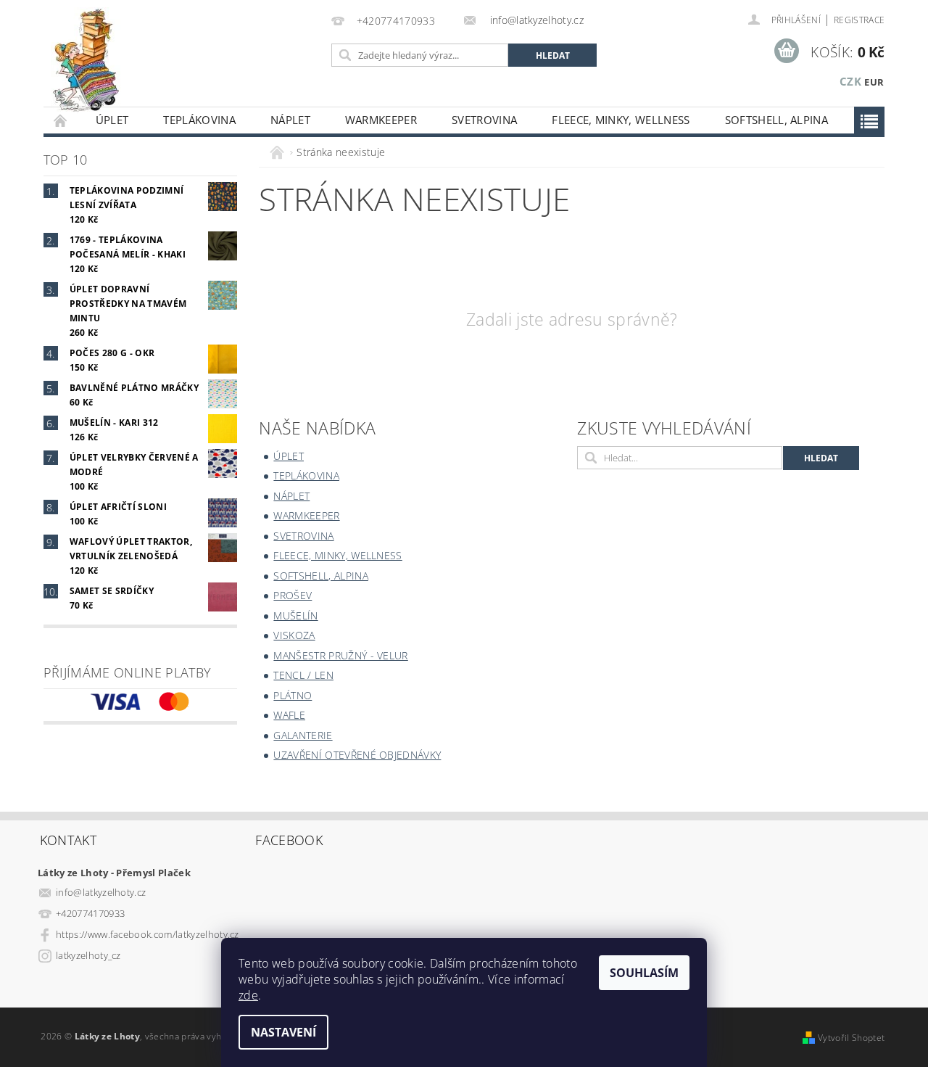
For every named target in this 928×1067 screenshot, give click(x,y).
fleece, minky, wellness (620, 119)
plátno (292, 695)
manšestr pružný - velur (340, 655)
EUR (874, 81)
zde (248, 995)
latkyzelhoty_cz (88, 955)
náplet (290, 119)
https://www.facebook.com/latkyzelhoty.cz (147, 934)
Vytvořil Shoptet (851, 1037)
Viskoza (294, 635)
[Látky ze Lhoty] (85, 60)
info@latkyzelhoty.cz (101, 892)
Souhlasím (644, 973)
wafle (289, 715)
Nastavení (283, 1032)
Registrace (859, 20)
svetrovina (484, 119)
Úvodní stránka (61, 120)
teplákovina (199, 119)
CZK (850, 81)
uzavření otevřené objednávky (357, 755)
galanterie (302, 735)
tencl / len (303, 675)
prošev (292, 595)
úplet (112, 119)
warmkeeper (381, 119)
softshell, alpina (776, 119)
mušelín (295, 615)
